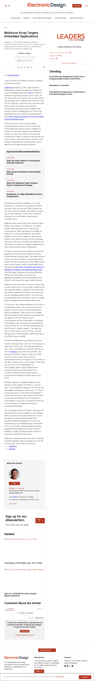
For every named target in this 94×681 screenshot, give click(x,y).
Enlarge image (13, 75)
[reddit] (28, 67)
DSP (5, 27)
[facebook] (18, 67)
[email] (31, 67)
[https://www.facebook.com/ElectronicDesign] (65, 666)
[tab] (9, 608)
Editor (15, 497)
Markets (27, 18)
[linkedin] (21, 67)
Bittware (13, 352)
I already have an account (24, 635)
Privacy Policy (60, 676)
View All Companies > (69, 63)
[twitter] (25, 67)
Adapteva (13, 446)
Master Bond (54, 56)
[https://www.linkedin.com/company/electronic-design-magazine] (67, 666)
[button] (5, 5)
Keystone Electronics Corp (59, 53)
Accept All (85, 677)
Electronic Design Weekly (42, 18)
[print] (44, 67)
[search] (9, 5)
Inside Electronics (77, 18)
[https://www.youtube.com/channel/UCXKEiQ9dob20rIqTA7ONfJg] (72, 666)
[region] (24, 613)
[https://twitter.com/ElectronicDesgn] (70, 666)
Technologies (15, 18)
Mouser (52, 59)
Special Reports (61, 18)
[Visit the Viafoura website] (40, 618)
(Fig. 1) (31, 93)
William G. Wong (24, 53)
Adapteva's (8, 87)
